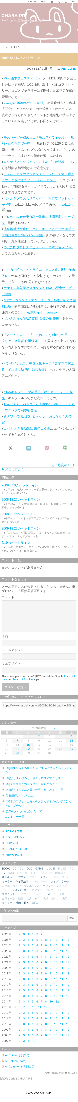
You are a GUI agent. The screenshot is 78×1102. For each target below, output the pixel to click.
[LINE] (65, 448)
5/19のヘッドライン (16, 542)
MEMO (14, 854)
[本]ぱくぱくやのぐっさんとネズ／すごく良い (34, 778)
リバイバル (35, 894)
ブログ (49, 889)
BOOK (6, 868)
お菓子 (34, 872)
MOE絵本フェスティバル (22, 78)
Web (11, 872)
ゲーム (65, 881)
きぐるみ (47, 872)
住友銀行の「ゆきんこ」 (21, 795)
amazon (53, 312)
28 (17, 753)
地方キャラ (33, 898)
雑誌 (35, 902)
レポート (50, 894)
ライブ (22, 894)
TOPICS (15, 831)
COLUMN (15, 837)
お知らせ (22, 872)
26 (71, 748)
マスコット (8, 894)
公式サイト (35, 312)
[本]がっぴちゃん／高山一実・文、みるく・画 (34, 789)
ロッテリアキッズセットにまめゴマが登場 (34, 161)
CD (14, 868)
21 (17, 748)
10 (55, 940)
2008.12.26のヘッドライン (21, 499)
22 (28, 748)
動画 (20, 898)
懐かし (55, 898)
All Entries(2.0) (16, 1055)
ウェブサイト (11, 663)
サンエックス (32, 885)
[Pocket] (47, 448)
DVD (29, 868)
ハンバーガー (21, 889)
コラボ (6, 885)
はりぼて (60, 872)
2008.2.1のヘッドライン (19, 514)
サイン (17, 885)
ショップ (61, 885)
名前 (5, 636)
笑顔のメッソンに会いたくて (24, 811)
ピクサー (37, 889)
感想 (45, 898)
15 (28, 744)
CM (22, 868)
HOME (5, 47)
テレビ (6, 889)
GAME (39, 868)
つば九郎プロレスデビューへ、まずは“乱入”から (38, 247)
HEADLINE (20, 47)
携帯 (64, 898)
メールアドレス (13, 650)
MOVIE (50, 868)
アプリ (33, 877)
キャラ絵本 (22, 881)
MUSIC (62, 868)
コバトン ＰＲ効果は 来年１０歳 (27, 428)
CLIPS (12, 843)
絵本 (26, 902)
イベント (45, 877)
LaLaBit (66, 204)
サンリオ (48, 885)
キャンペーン (39, 881)
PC (71, 868)
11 (61, 940)
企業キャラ (8, 898)
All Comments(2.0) (19, 1066)
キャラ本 (7, 881)
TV (3, 872)
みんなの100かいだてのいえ (24, 103)
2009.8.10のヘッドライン (20, 485)
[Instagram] (66, 1)
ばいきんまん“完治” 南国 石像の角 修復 (31, 318)
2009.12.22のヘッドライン (21, 528)
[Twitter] (58, 1)
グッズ (54, 881)
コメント (8, 597)
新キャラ (7, 902)
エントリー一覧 (14, 816)
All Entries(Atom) (15, 1060)
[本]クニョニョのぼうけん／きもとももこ (32, 783)
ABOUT (32, 1)
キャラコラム (61, 877)
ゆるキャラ (8, 877)
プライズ (61, 889)
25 (60, 748)
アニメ (22, 877)
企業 (61, 894)
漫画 (18, 902)
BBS (43, 1)
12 (71, 740)
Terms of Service (23, 679)
